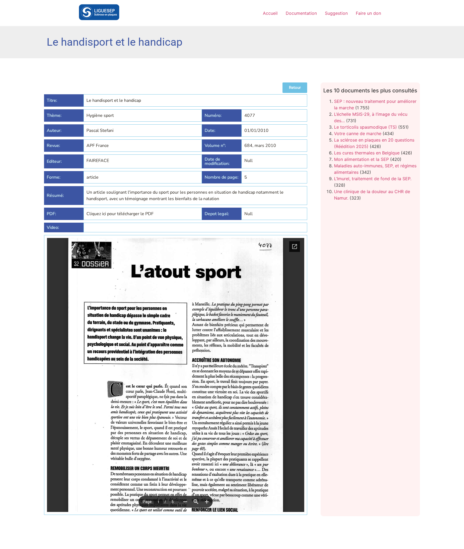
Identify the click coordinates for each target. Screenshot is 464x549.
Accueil (270, 13)
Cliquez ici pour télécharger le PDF (120, 214)
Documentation (301, 13)
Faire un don (368, 13)
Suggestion (336, 13)
